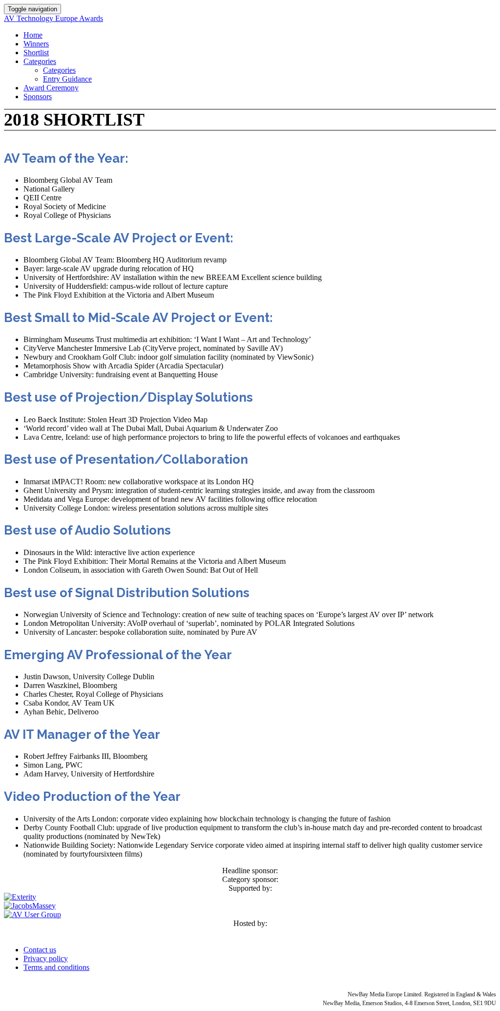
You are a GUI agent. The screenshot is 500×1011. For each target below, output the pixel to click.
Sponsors (37, 96)
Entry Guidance (67, 79)
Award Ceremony (51, 88)
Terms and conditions (56, 967)
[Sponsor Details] (20, 897)
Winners (36, 44)
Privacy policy (45, 958)
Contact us (39, 950)
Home (32, 35)
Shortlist (36, 52)
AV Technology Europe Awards (53, 18)
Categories (39, 61)
